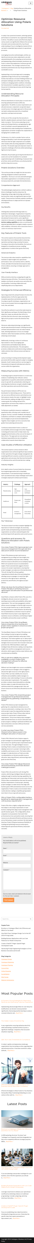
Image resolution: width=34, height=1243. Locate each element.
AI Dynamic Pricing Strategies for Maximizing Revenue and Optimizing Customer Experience (17, 1001)
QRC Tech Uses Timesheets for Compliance (15, 1039)
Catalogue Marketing (7, 962)
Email (5, 855)
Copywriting (5, 968)
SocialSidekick (5, 974)
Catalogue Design (6, 959)
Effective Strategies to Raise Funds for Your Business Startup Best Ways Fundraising (15, 1085)
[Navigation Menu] (31, 3)
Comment (6, 870)
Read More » (19, 1013)
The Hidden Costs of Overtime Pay (12, 1021)
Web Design (4, 977)
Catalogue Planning (7, 965)
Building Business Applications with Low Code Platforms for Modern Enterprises (16, 1186)
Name (5, 848)
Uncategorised (5, 28)
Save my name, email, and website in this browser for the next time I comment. (17, 895)
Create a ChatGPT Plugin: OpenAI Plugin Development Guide (14, 1206)
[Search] (31, 919)
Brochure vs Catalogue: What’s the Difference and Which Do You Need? (16, 1129)
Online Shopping (6, 971)
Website (5, 862)
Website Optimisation (7, 980)
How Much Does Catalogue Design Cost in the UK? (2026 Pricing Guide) (16, 1168)
